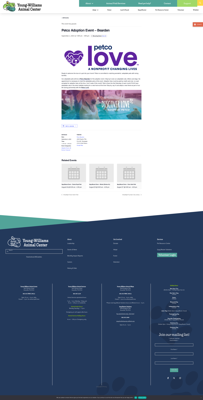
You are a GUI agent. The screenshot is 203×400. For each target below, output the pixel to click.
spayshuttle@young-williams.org (125, 321)
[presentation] (74, 173)
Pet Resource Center (163, 243)
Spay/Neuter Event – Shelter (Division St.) (99, 184)
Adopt (115, 250)
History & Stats (72, 268)
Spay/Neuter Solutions (164, 250)
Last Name (174, 358)
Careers (69, 262)
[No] (201, 397)
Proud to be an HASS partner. (34, 257)
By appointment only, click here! (125, 314)
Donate (115, 243)
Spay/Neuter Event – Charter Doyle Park (71, 184)
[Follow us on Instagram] (180, 378)
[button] (200, 3)
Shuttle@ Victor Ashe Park (70, 195)
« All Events (65, 18)
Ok (135, 397)
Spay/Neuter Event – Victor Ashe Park (126, 184)
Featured (68, 150)
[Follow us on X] (174, 378)
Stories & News (72, 250)
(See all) (104, 36)
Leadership (70, 243)
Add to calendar (69, 126)
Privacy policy (142, 397)
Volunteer (116, 262)
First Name (174, 349)
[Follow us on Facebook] (168, 378)
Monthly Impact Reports (75, 256)
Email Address (174, 340)
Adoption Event (65, 148)
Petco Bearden (85, 79)
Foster (115, 256)
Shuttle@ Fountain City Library (131, 195)
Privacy (105, 386)
